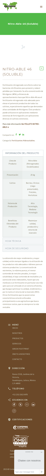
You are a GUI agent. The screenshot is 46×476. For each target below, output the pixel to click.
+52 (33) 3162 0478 (20, 394)
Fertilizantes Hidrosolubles (23, 140)
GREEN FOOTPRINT (20, 349)
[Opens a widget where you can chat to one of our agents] (29, 462)
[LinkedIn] (23, 134)
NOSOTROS (17, 333)
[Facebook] (16, 134)
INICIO (15, 328)
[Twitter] (20, 134)
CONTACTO (17, 359)
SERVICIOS (16, 343)
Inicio (30, 10)
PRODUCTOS (17, 338)
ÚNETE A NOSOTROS (21, 354)
